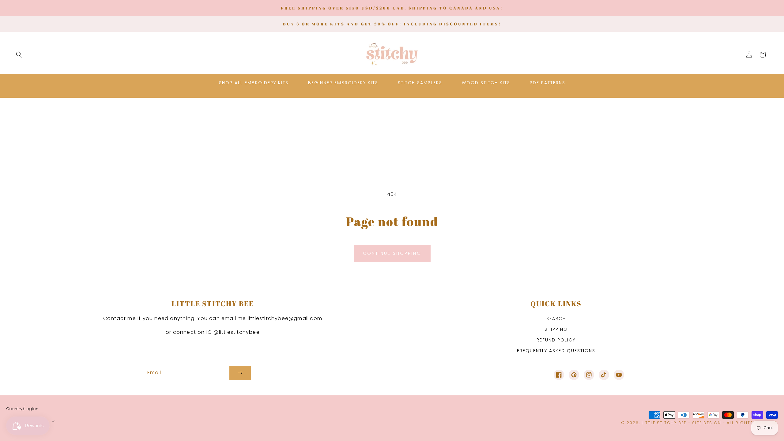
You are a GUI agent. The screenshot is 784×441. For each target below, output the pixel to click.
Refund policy (556, 340)
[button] (19, 54)
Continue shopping (392, 253)
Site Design (706, 422)
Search (556, 318)
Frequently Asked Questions (556, 351)
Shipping (556, 329)
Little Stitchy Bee (664, 422)
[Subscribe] (240, 373)
